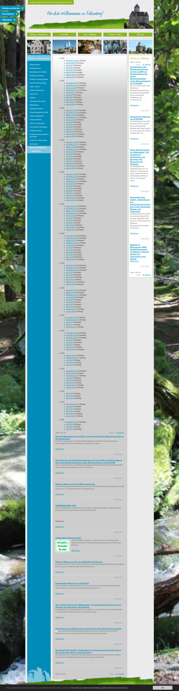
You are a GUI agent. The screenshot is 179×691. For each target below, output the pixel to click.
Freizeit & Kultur (115, 34)
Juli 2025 (69, 95)
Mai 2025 (69, 97)
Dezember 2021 (71, 206)
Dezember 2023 (71, 142)
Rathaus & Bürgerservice (39, 34)
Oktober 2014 (71, 373)
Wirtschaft (64, 34)
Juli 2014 (69, 378)
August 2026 (70, 63)
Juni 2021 (69, 220)
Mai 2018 (69, 304)
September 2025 (72, 90)
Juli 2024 (69, 122)
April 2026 (69, 70)
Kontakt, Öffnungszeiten (38, 83)
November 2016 (71, 335)
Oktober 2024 (71, 115)
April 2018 (69, 307)
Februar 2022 (71, 198)
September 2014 (72, 376)
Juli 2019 (69, 272)
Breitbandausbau (36, 131)
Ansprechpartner (36, 120)
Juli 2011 (69, 424)
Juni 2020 (69, 250)
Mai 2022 (69, 191)
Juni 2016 (69, 342)
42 (117, 433)
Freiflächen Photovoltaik (38, 140)
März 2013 (70, 398)
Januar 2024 (70, 136)
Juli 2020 (69, 248)
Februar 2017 (71, 327)
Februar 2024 (71, 134)
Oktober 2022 (71, 179)
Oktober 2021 (71, 211)
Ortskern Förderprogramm (39, 79)
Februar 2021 (71, 227)
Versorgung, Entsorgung (38, 127)
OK (162, 687)
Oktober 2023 (71, 147)
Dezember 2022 (71, 174)
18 (143, 64)
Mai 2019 (69, 275)
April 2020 (69, 255)
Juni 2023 (69, 156)
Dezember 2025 (71, 83)
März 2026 (70, 72)
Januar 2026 (70, 77)
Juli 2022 (69, 186)
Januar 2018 (70, 311)
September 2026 (72, 61)
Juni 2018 (69, 302)
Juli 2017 (69, 322)
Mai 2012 (69, 411)
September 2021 (72, 213)
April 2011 (69, 429)
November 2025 (71, 85)
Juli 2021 (69, 218)
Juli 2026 (69, 65)
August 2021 (70, 216)
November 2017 (71, 317)
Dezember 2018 (71, 290)
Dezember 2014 (71, 371)
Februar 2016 (71, 349)
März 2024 (70, 132)
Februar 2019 (71, 282)
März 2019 (70, 279)
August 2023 (70, 152)
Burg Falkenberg (8, 14)
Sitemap (39, 2)
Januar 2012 (70, 416)
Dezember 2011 (71, 422)
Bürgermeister (35, 65)
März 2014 (70, 383)
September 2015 (72, 358)
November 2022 (71, 177)
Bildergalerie (34, 105)
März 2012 (70, 414)
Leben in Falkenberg (89, 34)
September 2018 (72, 295)
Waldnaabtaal (6, 20)
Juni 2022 (69, 188)
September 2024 (72, 117)
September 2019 (72, 270)
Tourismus (140, 34)
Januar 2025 (70, 104)
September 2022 (72, 181)
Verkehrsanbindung (37, 90)
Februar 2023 (71, 166)
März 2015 (70, 365)
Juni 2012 (69, 409)
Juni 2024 (69, 124)
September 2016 (72, 338)
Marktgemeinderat (36, 109)
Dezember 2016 (71, 333)
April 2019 (69, 277)
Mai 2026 (69, 68)
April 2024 (69, 129)
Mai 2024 (69, 127)
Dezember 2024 (71, 110)
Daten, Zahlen (35, 87)
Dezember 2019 (71, 265)
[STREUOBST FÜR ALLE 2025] (62, 546)
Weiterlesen (59, 449)
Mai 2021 (69, 223)
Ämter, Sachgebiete (37, 116)
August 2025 (70, 92)
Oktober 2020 (71, 240)
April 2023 (69, 161)
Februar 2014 (71, 385)
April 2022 (69, 193)
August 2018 (70, 297)
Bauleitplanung (35, 68)
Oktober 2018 (71, 293)
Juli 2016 (69, 340)
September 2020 (72, 243)
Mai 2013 (69, 396)
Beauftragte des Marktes (38, 72)
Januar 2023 (70, 168)
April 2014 (69, 380)
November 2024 (71, 113)
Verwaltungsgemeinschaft (39, 112)
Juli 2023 (69, 154)
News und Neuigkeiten (38, 148)
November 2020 (71, 238)
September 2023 (72, 149)
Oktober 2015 (71, 355)
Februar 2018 (71, 309)
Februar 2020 (71, 259)
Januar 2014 (70, 387)
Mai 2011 (69, 427)
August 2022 (70, 184)
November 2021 (71, 209)
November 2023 (71, 145)
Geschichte (34, 94)
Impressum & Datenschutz (61, 2)
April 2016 (69, 347)
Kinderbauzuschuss (37, 76)
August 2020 (70, 245)
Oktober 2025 (71, 88)
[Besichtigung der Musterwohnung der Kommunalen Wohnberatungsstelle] (56, 631)
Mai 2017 (69, 325)
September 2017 (72, 320)
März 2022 (70, 195)
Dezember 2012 (71, 404)
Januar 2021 (70, 230)
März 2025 (70, 102)
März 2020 (70, 257)
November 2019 (71, 268)
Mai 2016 (69, 345)
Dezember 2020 (71, 236)
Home (32, 2)
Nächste (121, 433)
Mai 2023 (69, 159)
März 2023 (70, 163)
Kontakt (46, 2)
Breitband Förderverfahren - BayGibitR (40, 135)
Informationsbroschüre (38, 101)
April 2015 (69, 363)
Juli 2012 (69, 407)
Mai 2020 (69, 252)
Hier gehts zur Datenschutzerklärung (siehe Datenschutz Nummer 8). (99, 687)
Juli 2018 (69, 300)
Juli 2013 (69, 393)
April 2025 (69, 100)
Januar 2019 (70, 284)
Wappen (33, 98)
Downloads (34, 144)
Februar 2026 (71, 75)
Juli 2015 (69, 360)
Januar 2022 (70, 200)
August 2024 (70, 120)
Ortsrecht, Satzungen (37, 123)
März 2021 (70, 225)
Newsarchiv (36, 151)
